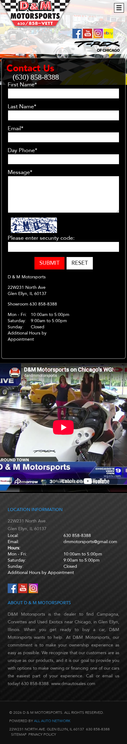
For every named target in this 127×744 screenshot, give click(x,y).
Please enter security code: (41, 238)
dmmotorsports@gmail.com (90, 542)
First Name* (22, 84)
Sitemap (19, 734)
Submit (49, 263)
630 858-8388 (77, 535)
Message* (20, 172)
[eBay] (108, 37)
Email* (15, 128)
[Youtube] (88, 37)
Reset (80, 263)
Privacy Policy (42, 734)
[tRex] (95, 51)
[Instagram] (98, 37)
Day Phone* (22, 150)
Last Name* (22, 106)
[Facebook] (77, 37)
